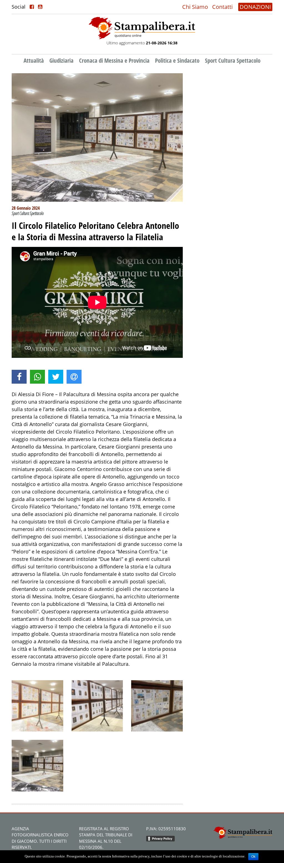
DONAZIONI (255, 7)
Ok (253, 857)
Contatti (222, 7)
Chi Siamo (195, 7)
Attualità (34, 60)
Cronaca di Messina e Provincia (114, 60)
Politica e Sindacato (177, 60)
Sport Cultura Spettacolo (232, 60)
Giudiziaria (61, 60)
